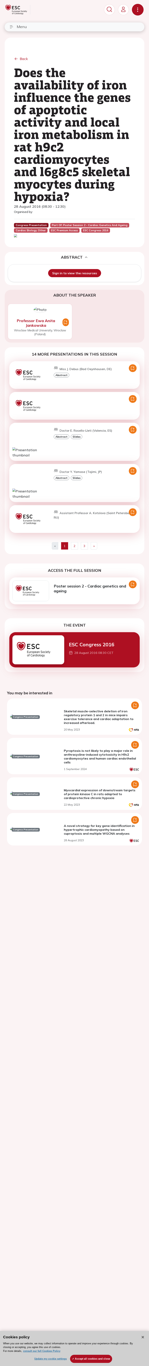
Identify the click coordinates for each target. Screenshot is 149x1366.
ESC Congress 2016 (91, 644)
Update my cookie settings (50, 1358)
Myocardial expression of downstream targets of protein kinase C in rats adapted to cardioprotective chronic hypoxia (99, 794)
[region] (74, 1348)
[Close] (143, 1337)
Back (24, 59)
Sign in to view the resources (74, 273)
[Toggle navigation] (138, 9)
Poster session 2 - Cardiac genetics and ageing (90, 588)
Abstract (61, 375)
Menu (22, 26)
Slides (77, 436)
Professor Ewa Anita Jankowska (36, 323)
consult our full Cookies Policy (41, 1351)
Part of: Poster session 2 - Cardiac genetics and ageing (89, 225)
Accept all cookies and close (92, 1358)
